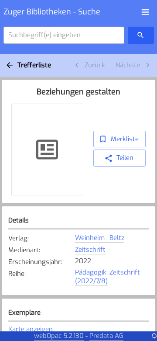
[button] (145, 12)
